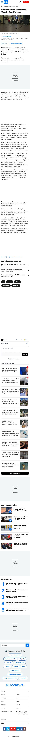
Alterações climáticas (15, 674)
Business (3, 698)
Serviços (3, 719)
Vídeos (3, 708)
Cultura (7, 666)
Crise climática (15, 670)
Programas (19, 708)
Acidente (8, 662)
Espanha (22, 659)
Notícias (6, 6)
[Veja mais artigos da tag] (3, 281)
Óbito (17, 281)
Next (2, 701)
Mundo (11, 6)
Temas (3, 691)
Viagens (3, 704)
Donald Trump (20, 662)
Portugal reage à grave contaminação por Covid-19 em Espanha (12, 270)
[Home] (1, 6)
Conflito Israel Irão (15, 655)
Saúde (17, 701)
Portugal (16, 6)
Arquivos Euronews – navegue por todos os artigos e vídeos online (22, 713)
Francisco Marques (7, 36)
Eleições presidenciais (10, 678)
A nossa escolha (9, 505)
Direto (25, 2)
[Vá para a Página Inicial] (6, 2)
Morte (9, 281)
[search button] (27, 645)
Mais (2, 723)
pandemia (6, 285)
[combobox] (15, 645)
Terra (17, 698)
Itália (23, 666)
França (16, 666)
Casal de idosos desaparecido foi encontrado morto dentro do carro (13, 275)
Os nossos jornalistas (6, 711)
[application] (15, 23)
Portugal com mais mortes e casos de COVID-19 (13, 265)
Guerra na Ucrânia (10, 659)
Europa (3, 694)
